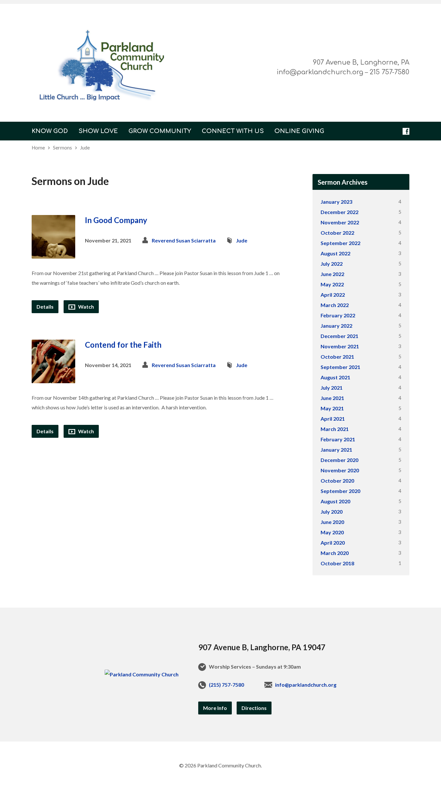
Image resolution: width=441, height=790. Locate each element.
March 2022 (335, 305)
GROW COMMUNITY (159, 131)
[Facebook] (406, 131)
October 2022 (337, 233)
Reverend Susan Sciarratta (184, 240)
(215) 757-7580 (226, 685)
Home (38, 147)
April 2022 (333, 295)
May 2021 (332, 408)
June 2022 (332, 274)
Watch (85, 306)
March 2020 (335, 553)
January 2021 (336, 449)
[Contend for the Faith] (53, 378)
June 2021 (332, 398)
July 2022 (332, 264)
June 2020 (332, 522)
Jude (85, 147)
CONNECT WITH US (233, 131)
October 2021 (337, 357)
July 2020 (332, 511)
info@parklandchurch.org (305, 685)
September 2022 (340, 243)
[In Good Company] (53, 254)
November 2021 (340, 346)
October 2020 (337, 480)
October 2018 (337, 563)
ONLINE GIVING (299, 131)
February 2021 (338, 439)
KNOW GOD (50, 131)
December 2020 (339, 460)
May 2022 (332, 284)
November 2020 (340, 470)
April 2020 (333, 542)
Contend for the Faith (123, 344)
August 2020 (335, 501)
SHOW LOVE (98, 131)
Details (45, 306)
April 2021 (333, 419)
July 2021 (332, 388)
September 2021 (340, 367)
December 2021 (339, 336)
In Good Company (116, 220)
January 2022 (336, 326)
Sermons (62, 147)
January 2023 (336, 202)
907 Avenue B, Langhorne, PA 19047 (261, 647)
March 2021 (335, 429)
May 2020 (332, 532)
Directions (254, 708)
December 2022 (339, 212)
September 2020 (340, 491)
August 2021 (335, 377)
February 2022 (338, 315)
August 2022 (335, 253)
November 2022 (340, 222)
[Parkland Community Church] (142, 674)
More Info (215, 708)
